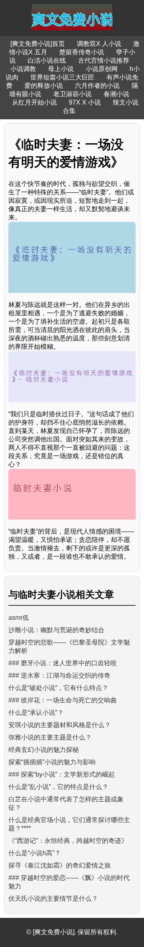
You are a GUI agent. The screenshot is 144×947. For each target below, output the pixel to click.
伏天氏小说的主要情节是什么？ (53, 898)
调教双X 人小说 (99, 43)
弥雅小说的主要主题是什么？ (50, 737)
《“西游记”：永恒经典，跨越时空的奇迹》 (68, 840)
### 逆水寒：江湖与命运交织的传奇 (59, 675)
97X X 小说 (85, 102)
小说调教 (23, 68)
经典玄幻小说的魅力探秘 (43, 749)
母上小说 (61, 68)
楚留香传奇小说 (81, 52)
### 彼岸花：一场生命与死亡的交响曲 (62, 700)
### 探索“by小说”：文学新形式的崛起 (61, 774)
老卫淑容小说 (72, 94)
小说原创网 (102, 68)
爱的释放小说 (43, 85)
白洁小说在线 (47, 60)
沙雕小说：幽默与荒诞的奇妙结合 (56, 630)
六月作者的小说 (97, 85)
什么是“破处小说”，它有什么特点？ (58, 687)
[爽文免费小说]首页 (37, 43)
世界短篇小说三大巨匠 (62, 77)
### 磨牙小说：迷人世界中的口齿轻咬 (62, 663)
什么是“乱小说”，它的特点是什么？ (58, 786)
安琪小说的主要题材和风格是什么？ (59, 725)
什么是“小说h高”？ (34, 853)
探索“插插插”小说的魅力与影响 (52, 762)
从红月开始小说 (34, 102)
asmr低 (18, 617)
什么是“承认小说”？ (36, 712)
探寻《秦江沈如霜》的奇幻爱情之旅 (59, 865)
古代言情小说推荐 (103, 60)
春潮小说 (116, 94)
